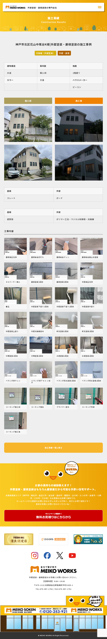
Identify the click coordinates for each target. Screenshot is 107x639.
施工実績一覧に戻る (53, 447)
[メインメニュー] (99, 7)
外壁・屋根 (64, 53)
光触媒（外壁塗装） (45, 53)
